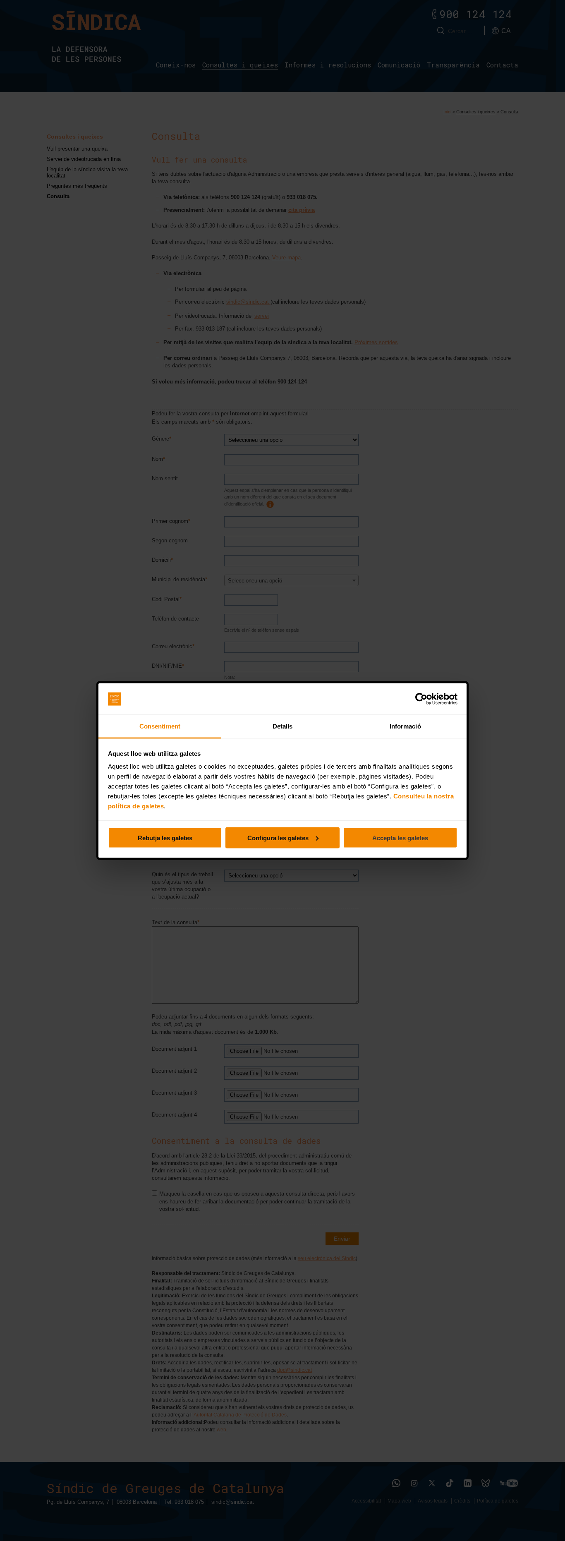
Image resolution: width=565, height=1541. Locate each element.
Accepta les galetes (400, 837)
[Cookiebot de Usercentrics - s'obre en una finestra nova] (421, 699)
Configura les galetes (278, 837)
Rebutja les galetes (165, 837)
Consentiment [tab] (159, 726)
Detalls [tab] (283, 726)
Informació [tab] (405, 726)
